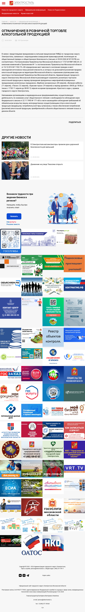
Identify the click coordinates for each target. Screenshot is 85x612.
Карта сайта (46, 575)
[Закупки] (74, 449)
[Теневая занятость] (31, 287)
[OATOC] (31, 545)
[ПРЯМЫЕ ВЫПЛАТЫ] (74, 358)
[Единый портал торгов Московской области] (74, 393)
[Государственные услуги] (31, 393)
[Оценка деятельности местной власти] (53, 287)
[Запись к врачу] (74, 430)
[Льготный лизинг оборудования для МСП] (31, 265)
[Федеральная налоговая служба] (53, 393)
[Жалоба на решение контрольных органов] (74, 338)
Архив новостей (27, 13)
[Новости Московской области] (10, 358)
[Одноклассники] (24, 575)
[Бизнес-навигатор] (53, 430)
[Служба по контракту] (74, 287)
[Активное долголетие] (53, 488)
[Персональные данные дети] (10, 411)
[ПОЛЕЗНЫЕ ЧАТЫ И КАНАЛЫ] (38, 241)
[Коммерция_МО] (31, 526)
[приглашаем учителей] (74, 265)
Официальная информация (35, 10)
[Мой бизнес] (74, 411)
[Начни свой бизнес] (10, 526)
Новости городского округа (12, 10)
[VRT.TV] (74, 469)
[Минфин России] (10, 338)
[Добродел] (31, 357)
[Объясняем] (10, 287)
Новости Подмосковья (56, 10)
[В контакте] (20, 575)
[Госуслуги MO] (53, 508)
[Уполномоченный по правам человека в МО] (53, 375)
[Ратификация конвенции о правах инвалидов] (31, 411)
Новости (13, 21)
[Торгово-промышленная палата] (53, 357)
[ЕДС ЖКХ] (10, 449)
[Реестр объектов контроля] (53, 338)
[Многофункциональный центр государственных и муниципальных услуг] (10, 393)
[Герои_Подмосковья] (10, 265)
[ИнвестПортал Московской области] (31, 375)
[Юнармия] (31, 508)
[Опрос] (31, 312)
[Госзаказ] (10, 375)
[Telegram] (27, 575)
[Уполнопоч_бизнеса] (10, 312)
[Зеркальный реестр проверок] (74, 488)
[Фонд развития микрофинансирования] (10, 508)
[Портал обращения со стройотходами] (53, 265)
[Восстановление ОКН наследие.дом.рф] (66, 241)
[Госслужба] (10, 241)
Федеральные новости (10, 13)
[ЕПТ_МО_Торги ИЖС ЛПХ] (74, 526)
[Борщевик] (10, 545)
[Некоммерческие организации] (53, 545)
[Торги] (53, 312)
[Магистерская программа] (74, 508)
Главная (5, 21)
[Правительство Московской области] (74, 375)
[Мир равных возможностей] (53, 411)
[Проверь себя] (31, 430)
